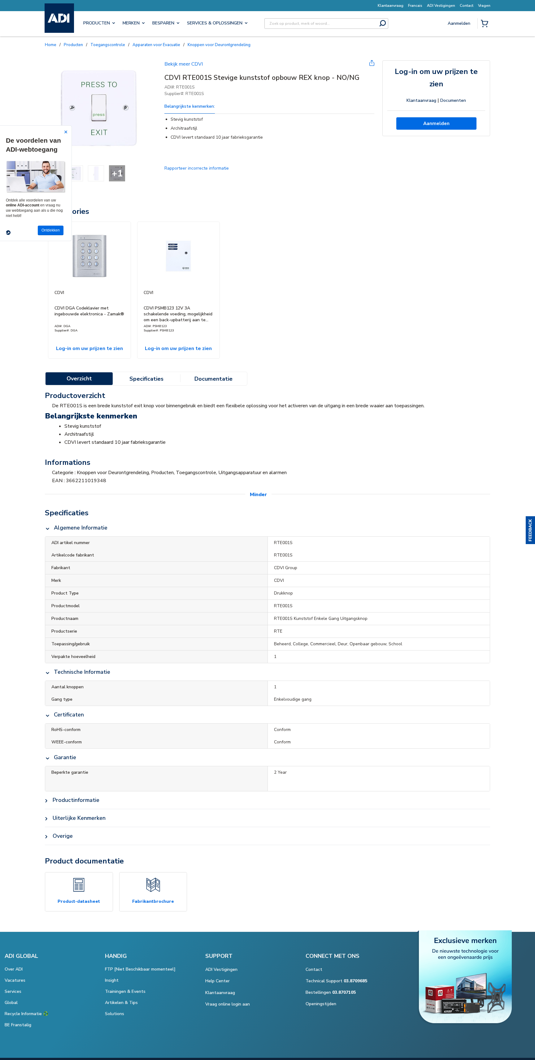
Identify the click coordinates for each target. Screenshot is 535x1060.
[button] (530, 530)
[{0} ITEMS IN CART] (486, 24)
